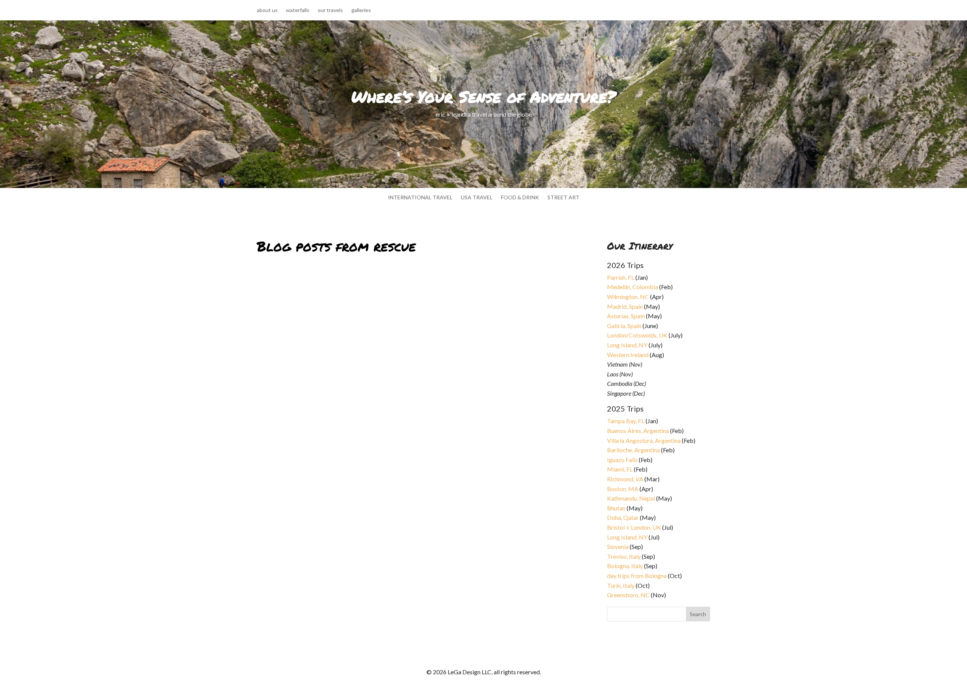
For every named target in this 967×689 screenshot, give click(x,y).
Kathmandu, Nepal (631, 498)
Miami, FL (620, 469)
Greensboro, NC (628, 594)
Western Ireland (628, 354)
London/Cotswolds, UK (637, 335)
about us (267, 10)
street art (563, 197)
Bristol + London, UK (634, 527)
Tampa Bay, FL (625, 420)
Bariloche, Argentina (633, 449)
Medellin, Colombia (632, 286)
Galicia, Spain (624, 325)
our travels (330, 10)
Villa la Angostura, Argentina (644, 440)
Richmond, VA (625, 478)
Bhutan (616, 508)
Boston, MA (622, 488)
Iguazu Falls (622, 459)
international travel (420, 197)
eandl (269, 284)
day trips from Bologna (637, 575)
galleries (361, 10)
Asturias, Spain (626, 315)
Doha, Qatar (623, 517)
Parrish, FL (620, 277)
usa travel (477, 197)
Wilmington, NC (628, 296)
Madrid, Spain (625, 306)
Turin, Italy (621, 585)
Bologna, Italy (625, 565)
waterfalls (297, 10)
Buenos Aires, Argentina (638, 430)
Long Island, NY (627, 344)
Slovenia (618, 546)
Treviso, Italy (624, 556)
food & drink (520, 197)
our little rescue (288, 274)
